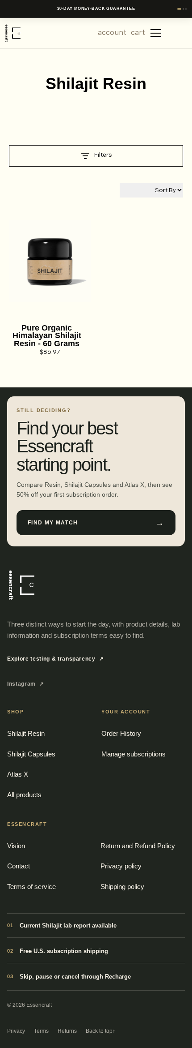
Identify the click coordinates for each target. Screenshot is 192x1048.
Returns (67, 1031)
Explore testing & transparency (55, 659)
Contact (18, 866)
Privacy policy (121, 866)
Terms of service (31, 886)
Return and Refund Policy (137, 846)
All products (24, 795)
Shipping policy (122, 886)
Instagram (25, 684)
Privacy (16, 1031)
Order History (121, 733)
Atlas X (17, 774)
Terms (41, 1031)
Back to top (100, 1031)
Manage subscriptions (133, 754)
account (112, 32)
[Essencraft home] (20, 585)
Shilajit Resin (26, 733)
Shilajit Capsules (31, 754)
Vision (16, 846)
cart (138, 32)
